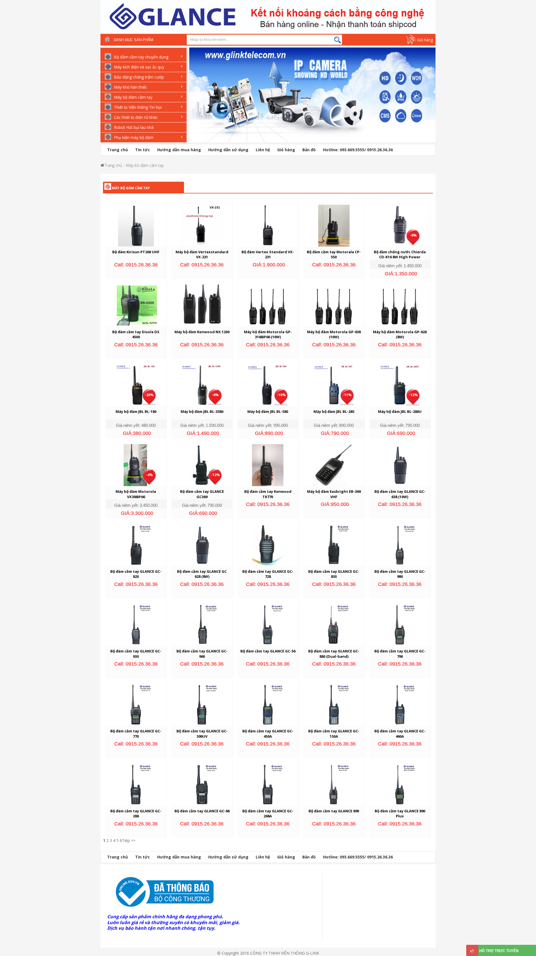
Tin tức (142, 149)
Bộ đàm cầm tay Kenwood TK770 (267, 494)
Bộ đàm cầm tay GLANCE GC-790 (399, 654)
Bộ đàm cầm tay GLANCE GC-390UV (202, 733)
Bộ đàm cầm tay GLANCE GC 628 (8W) (202, 574)
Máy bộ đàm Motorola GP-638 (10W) (334, 334)
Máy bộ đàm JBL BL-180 (136, 411)
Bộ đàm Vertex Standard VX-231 (267, 254)
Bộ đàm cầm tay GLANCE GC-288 (135, 813)
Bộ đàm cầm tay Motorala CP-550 (334, 254)
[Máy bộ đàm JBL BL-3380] (202, 384)
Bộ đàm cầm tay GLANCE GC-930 (135, 654)
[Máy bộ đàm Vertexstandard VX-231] (202, 225)
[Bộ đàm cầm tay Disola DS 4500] (136, 304)
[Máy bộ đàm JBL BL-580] (268, 384)
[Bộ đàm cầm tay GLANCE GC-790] (400, 624)
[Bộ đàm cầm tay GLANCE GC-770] (136, 704)
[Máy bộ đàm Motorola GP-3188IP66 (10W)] (268, 304)
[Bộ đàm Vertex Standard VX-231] (268, 225)
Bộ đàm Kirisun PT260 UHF (135, 251)
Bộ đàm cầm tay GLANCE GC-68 (201, 810)
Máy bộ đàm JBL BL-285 (334, 411)
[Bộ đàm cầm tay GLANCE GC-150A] (334, 704)
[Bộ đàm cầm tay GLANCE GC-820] (136, 544)
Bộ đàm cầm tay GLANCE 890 (333, 810)
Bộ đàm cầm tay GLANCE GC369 (202, 494)
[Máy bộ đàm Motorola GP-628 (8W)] (400, 304)
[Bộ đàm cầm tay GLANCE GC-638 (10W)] (400, 464)
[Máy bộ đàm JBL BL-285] (334, 384)
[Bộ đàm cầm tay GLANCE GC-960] (202, 624)
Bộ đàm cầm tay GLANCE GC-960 (202, 654)
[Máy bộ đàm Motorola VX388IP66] (136, 464)
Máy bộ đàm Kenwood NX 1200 (201, 331)
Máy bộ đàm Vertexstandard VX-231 (202, 254)
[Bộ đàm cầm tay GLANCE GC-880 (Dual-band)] (334, 624)
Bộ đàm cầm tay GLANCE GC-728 (267, 574)
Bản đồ (309, 149)
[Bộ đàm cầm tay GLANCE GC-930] (136, 624)
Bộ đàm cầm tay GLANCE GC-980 (399, 574)
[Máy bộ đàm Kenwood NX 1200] (202, 304)
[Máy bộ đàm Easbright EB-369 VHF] (334, 464)
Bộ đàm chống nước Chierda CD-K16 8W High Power (400, 254)
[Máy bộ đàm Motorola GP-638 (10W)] (334, 304)
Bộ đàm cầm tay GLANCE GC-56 (267, 651)
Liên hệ (263, 149)
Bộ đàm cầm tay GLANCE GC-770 (135, 733)
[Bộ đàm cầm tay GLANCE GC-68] (202, 784)
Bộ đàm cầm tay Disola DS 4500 (135, 334)
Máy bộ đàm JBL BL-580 (267, 411)
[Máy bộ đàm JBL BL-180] (136, 384)
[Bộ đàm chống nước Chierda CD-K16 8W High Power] (400, 225)
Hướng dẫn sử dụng (228, 149)
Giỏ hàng (425, 39)
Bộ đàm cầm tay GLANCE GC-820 (135, 574)
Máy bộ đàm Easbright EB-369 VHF (334, 494)
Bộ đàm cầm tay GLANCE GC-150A (333, 733)
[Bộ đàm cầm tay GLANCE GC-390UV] (202, 704)
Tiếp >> (128, 840)
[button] (192, 99)
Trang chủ (117, 149)
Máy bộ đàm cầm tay (145, 165)
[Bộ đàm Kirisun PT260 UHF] (136, 225)
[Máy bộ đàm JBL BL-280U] (400, 384)
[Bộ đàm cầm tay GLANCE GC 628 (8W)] (202, 544)
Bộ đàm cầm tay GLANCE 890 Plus (400, 813)
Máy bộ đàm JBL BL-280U (400, 411)
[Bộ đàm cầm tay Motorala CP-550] (334, 225)
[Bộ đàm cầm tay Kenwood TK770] (268, 464)
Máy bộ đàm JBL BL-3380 (202, 411)
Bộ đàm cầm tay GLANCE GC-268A (267, 813)
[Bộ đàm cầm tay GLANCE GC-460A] (400, 704)
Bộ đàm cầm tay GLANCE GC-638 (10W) (399, 494)
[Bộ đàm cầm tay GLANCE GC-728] (268, 544)
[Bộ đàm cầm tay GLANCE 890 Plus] (400, 784)
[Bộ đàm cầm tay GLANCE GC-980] (400, 544)
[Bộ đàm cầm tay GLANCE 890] (334, 784)
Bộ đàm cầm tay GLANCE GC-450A (267, 733)
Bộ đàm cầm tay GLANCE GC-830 (333, 574)
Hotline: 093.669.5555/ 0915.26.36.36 (358, 149)
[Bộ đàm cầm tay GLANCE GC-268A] (268, 784)
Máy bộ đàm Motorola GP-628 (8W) (400, 334)
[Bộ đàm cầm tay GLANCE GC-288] (136, 784)
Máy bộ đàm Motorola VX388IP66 (136, 494)
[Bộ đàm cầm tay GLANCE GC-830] (334, 544)
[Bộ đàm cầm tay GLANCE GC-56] (268, 624)
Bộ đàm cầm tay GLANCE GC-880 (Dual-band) (333, 654)
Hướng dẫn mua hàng (179, 149)
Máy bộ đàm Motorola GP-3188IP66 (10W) (268, 334)
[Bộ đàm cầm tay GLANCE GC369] (202, 464)
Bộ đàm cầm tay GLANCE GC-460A (399, 733)
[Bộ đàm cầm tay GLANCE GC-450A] (268, 704)
